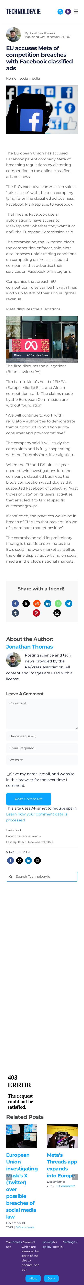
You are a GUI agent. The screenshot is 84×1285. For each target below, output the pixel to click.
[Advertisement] (36, 947)
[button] (9, 1177)
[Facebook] (15, 603)
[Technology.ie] (23, 10)
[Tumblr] (15, 613)
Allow (33, 1278)
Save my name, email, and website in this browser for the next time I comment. (40, 780)
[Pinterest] (36, 613)
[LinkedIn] (47, 603)
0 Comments (25, 1227)
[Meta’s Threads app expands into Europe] (62, 1136)
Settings (69, 1242)
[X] (26, 603)
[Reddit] (37, 603)
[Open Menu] (75, 11)
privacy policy (48, 1244)
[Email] (57, 613)
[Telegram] (68, 603)
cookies (16, 1242)
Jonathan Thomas (42, 33)
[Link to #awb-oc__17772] (60, 12)
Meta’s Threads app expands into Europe (56, 1136)
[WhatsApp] (58, 603)
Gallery (27, 1136)
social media (32, 836)
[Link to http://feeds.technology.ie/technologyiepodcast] (68, 12)
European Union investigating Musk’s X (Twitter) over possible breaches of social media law (15, 1136)
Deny (51, 1278)
